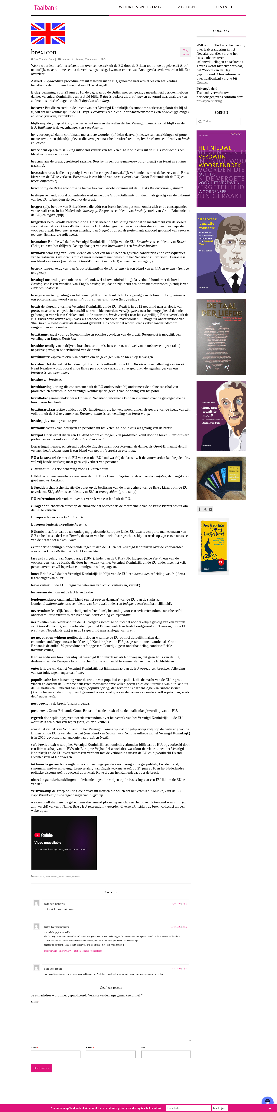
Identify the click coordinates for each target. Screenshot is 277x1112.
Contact (202, 82)
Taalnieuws (91, 59)
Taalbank (45, 7)
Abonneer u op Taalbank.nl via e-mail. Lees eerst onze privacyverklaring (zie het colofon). (106, 1108)
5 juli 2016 (176, 968)
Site (143, 1047)
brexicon (36, 876)
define (61, 876)
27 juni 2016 (176, 904)
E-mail (90, 1047)
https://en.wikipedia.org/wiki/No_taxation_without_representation (73, 951)
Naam (34, 1047)
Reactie (35, 1002)
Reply (184, 904)
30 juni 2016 (176, 927)
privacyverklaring (209, 101)
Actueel (79, 59)
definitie (68, 876)
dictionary (76, 876)
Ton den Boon (46, 59)
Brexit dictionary (52, 876)
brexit (42, 876)
